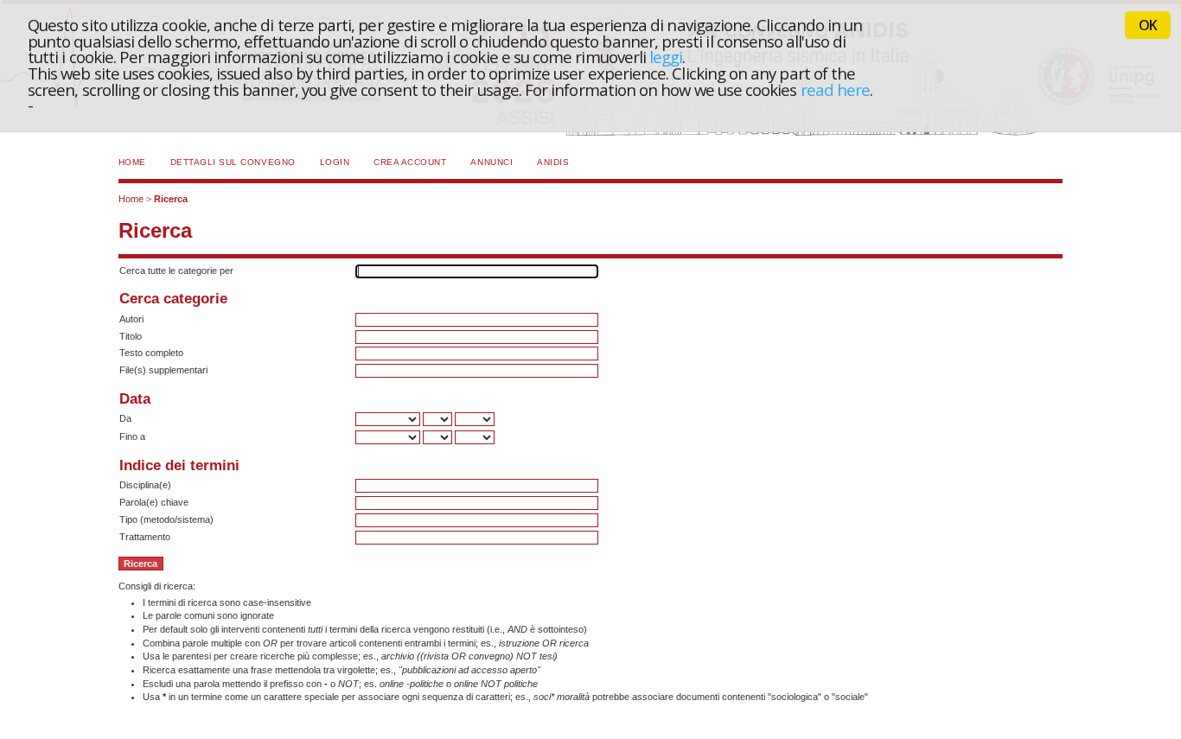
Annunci (491, 162)
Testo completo (151, 352)
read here (836, 89)
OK (1148, 25)
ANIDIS (553, 162)
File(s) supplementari (163, 370)
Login (335, 162)
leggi (665, 56)
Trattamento (144, 537)
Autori (131, 319)
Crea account (409, 162)
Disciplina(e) (145, 485)
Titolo (130, 336)
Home (132, 162)
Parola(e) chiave (153, 502)
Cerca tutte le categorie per (176, 270)
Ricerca (171, 199)
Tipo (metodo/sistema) (166, 519)
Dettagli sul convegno (233, 162)
